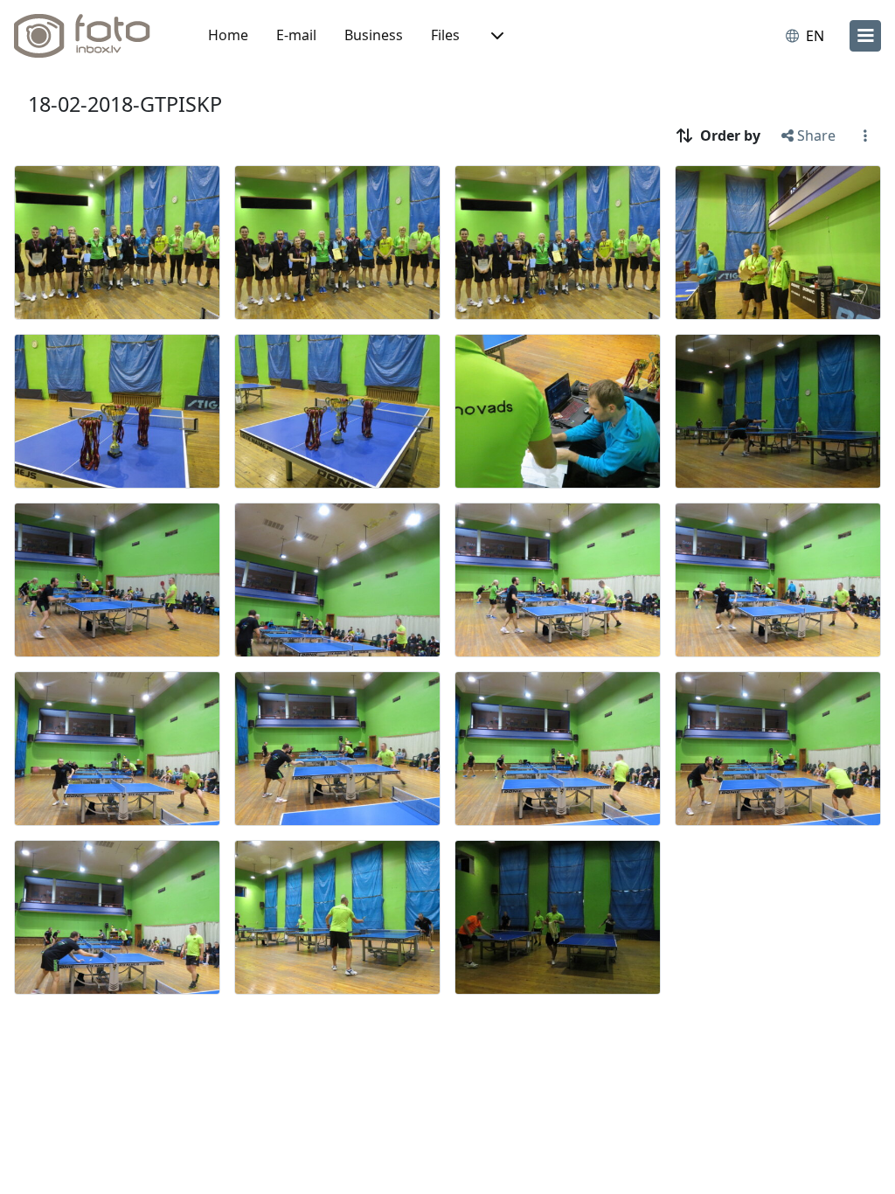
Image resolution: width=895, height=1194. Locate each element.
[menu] (865, 36)
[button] (495, 36)
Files (445, 35)
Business (373, 35)
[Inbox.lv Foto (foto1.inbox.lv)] (92, 36)
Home (228, 35)
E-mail (296, 35)
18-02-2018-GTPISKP (125, 104)
